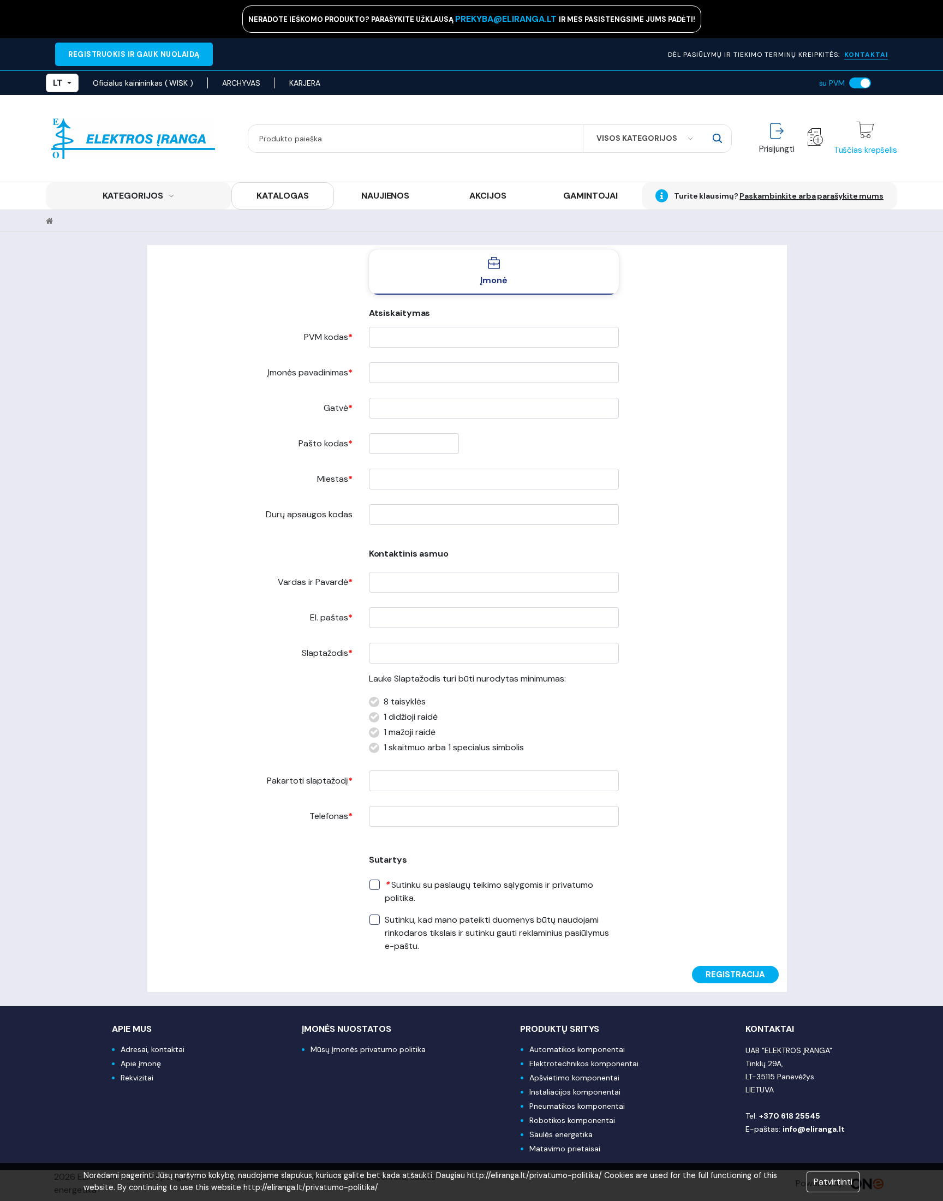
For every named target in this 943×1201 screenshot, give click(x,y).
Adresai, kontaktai (152, 1049)
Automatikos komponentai (577, 1049)
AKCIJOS (487, 195)
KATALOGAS (282, 195)
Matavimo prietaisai (564, 1149)
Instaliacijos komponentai (574, 1092)
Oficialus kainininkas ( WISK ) (143, 83)
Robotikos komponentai (572, 1120)
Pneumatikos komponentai (577, 1106)
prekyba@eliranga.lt (507, 19)
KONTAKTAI (866, 54)
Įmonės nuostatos (346, 1029)
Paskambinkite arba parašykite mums (811, 196)
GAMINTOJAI (590, 195)
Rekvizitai (137, 1078)
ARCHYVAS (241, 83)
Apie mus (132, 1029)
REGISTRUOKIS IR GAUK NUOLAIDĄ (134, 54)
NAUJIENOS (385, 195)
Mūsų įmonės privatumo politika (368, 1049)
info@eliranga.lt (814, 1129)
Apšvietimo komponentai (574, 1078)
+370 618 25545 (789, 1116)
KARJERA (304, 83)
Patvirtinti (833, 1181)
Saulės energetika (561, 1134)
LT (58, 82)
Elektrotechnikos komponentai (583, 1063)
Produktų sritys (559, 1029)
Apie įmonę (141, 1063)
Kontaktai (769, 1029)
